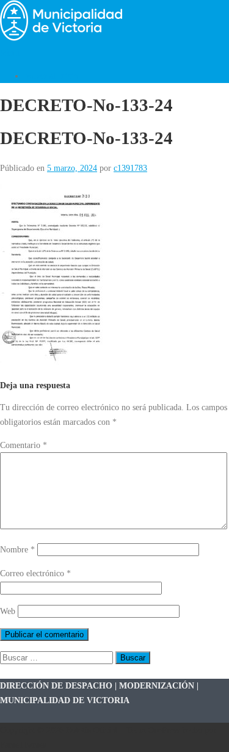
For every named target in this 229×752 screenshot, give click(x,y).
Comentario (23, 445)
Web (7, 611)
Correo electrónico (35, 573)
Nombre (17, 549)
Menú (10, 52)
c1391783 (130, 168)
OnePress (164, 730)
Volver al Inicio (51, 76)
